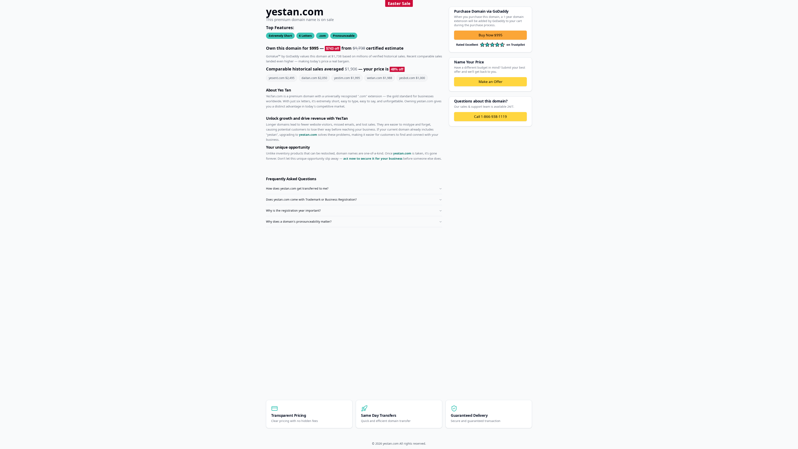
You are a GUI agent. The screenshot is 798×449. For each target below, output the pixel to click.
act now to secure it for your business (372, 158)
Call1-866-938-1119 (490, 116)
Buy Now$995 (490, 35)
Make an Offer (490, 81)
